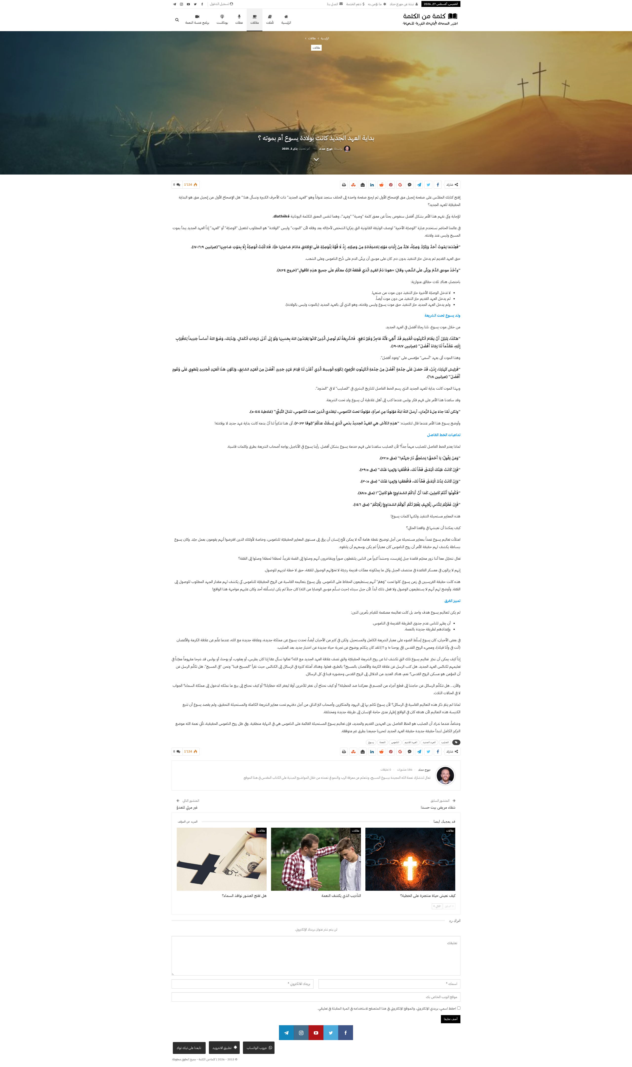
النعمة (382, 742)
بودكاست (222, 22)
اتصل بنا (332, 4)
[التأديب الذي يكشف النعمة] (316, 859)
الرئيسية (286, 22)
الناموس (395, 742)
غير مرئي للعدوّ (187, 807)
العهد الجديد (429, 742)
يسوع (371, 742)
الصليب (445, 742)
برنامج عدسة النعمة (197, 22)
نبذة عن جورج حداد (402, 4)
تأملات (270, 22)
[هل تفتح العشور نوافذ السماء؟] (222, 859)
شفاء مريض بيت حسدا (438, 807)
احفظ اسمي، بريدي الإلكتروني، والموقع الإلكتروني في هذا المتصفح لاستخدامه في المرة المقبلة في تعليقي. (386, 1008)
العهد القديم (411, 742)
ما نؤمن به (375, 4)
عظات (239, 22)
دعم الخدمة (353, 4)
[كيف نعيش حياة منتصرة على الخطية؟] (410, 859)
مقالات (254, 22)
